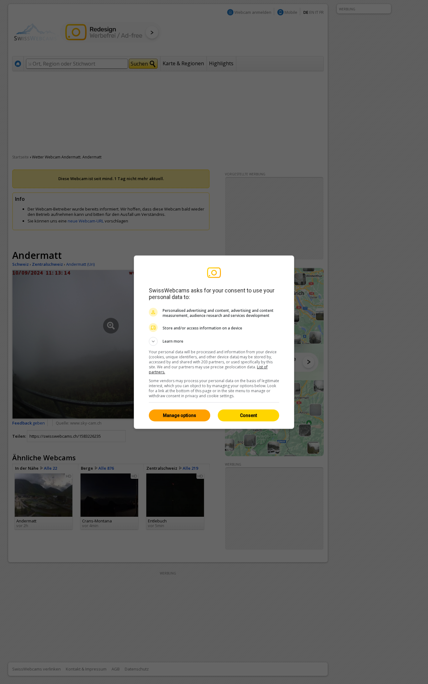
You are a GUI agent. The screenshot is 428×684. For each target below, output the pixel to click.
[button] (214, 341)
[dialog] (214, 342)
